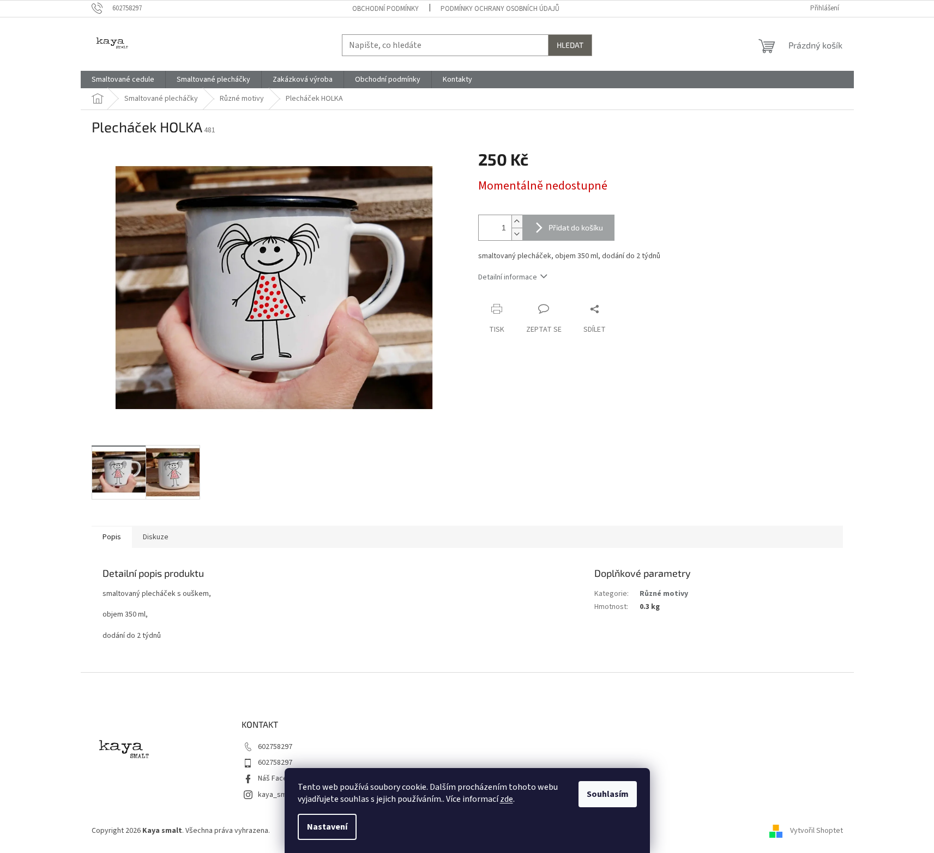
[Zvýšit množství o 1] (516, 221)
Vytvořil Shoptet (816, 830)
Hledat (570, 45)
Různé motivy (664, 593)
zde (506, 799)
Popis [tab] (112, 537)
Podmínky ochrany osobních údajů (500, 9)
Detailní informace (507, 277)
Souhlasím (608, 794)
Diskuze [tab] (155, 537)
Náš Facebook (281, 778)
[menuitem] (123, 79)
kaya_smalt (276, 794)
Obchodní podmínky (385, 9)
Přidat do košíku (576, 227)
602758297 (275, 746)
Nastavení (327, 827)
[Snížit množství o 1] (516, 234)
